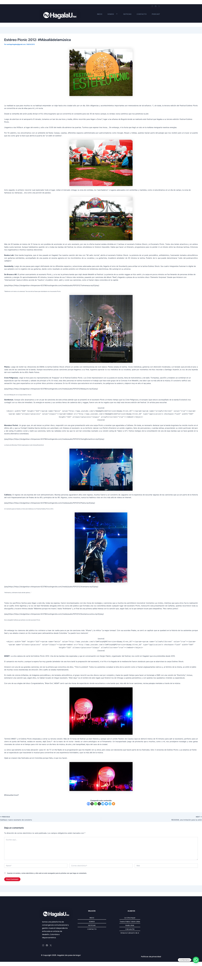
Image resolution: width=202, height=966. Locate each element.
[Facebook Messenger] (106, 803)
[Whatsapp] (95, 803)
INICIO (99, 14)
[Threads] (99, 803)
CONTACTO (142, 14)
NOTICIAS (127, 14)
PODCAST (156, 14)
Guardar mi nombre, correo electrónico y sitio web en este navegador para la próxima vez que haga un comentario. (47, 873)
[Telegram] (102, 803)
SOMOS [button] (111, 14)
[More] (113, 803)
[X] (92, 803)
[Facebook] (88, 803)
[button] (114, 14)
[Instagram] (110, 803)
